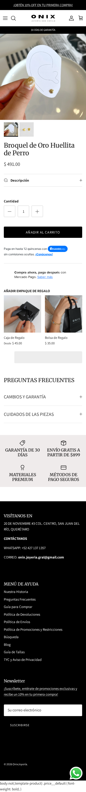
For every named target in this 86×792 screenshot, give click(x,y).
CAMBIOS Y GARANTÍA (25, 397)
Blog (7, 644)
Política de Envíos (17, 621)
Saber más (45, 276)
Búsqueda (11, 637)
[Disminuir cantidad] (9, 211)
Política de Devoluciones (22, 614)
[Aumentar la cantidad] (37, 211)
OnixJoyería (20, 764)
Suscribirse (20, 725)
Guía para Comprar (18, 606)
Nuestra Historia (16, 591)
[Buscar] (16, 18)
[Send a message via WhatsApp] (76, 773)
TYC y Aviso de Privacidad (23, 659)
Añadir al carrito (43, 232)
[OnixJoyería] (43, 18)
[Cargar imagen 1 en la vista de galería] (43, 77)
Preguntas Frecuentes (20, 599)
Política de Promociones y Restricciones (33, 629)
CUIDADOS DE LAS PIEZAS (29, 414)
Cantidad (11, 201)
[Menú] (5, 18)
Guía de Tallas (14, 652)
